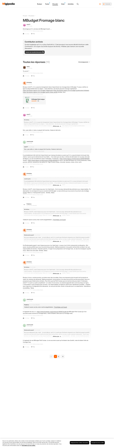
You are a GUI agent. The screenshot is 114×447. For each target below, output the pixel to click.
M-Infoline (29, 82)
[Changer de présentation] (100, 4)
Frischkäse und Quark (59, 220)
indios (28, 66)
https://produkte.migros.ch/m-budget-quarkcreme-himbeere (71, 90)
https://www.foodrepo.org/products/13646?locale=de (53, 312)
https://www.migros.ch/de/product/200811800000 (74, 159)
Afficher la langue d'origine (38, 30)
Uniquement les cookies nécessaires (79, 442)
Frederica (29, 204)
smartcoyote (30, 141)
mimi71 (28, 24)
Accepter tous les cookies (97, 442)
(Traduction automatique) (27, 30)
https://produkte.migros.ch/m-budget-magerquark (38, 90)
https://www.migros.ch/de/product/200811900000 (43, 160)
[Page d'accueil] (8, 4)
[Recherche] (77, 4)
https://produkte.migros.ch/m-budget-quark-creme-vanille (40, 92)
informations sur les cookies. (28, 445)
